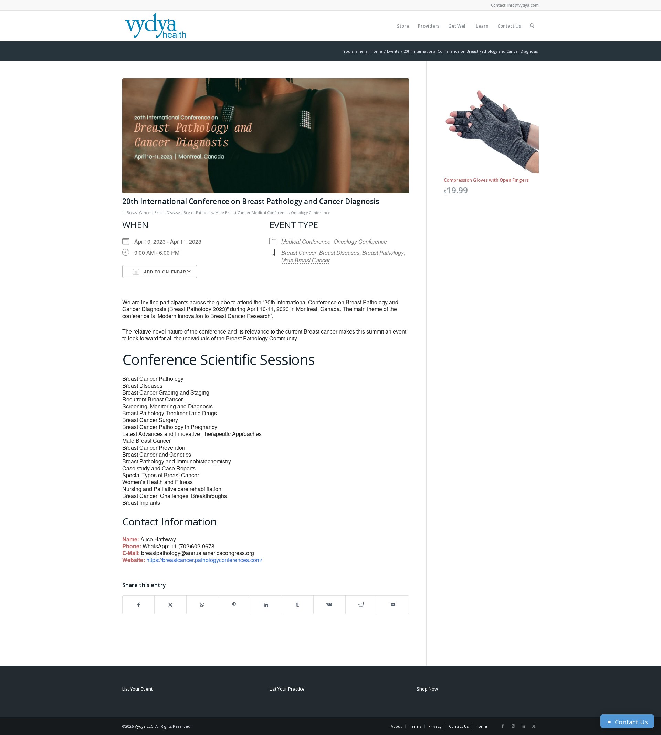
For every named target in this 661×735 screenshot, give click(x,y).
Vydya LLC (144, 726)
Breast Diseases (167, 212)
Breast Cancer (139, 212)
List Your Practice (287, 689)
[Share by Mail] (393, 605)
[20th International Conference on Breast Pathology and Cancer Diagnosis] (265, 135)
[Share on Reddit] (361, 605)
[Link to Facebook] (502, 726)
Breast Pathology (198, 212)
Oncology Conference (310, 212)
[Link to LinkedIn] (523, 726)
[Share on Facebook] (138, 605)
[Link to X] (533, 726)
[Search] (532, 26)
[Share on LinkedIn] (265, 605)
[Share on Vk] (329, 605)
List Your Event (137, 689)
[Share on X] (170, 605)
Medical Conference (270, 212)
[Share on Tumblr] (297, 605)
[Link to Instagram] (513, 726)
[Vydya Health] (155, 26)
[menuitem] (402, 26)
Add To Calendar (164, 272)
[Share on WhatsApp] (202, 605)
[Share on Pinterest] (234, 605)
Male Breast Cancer (233, 212)
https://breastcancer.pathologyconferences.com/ (204, 560)
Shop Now (427, 689)
